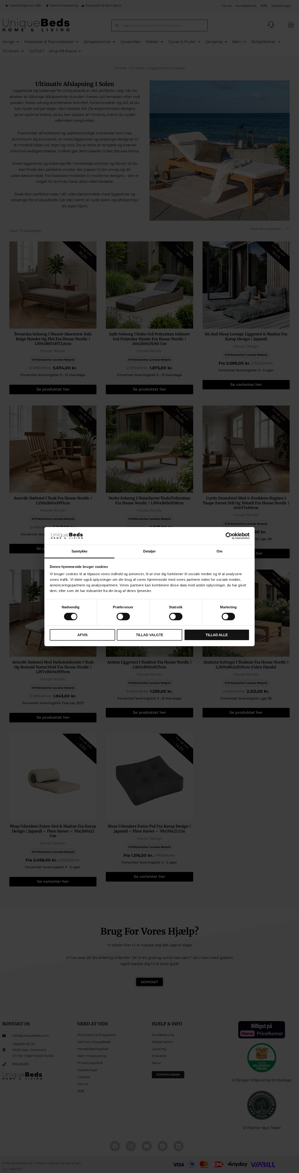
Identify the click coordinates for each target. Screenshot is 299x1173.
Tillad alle (217, 635)
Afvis (82, 635)
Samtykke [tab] (79, 551)
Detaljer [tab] (149, 551)
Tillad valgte (149, 635)
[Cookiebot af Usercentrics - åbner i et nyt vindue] (229, 535)
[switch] (123, 616)
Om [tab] (219, 551)
